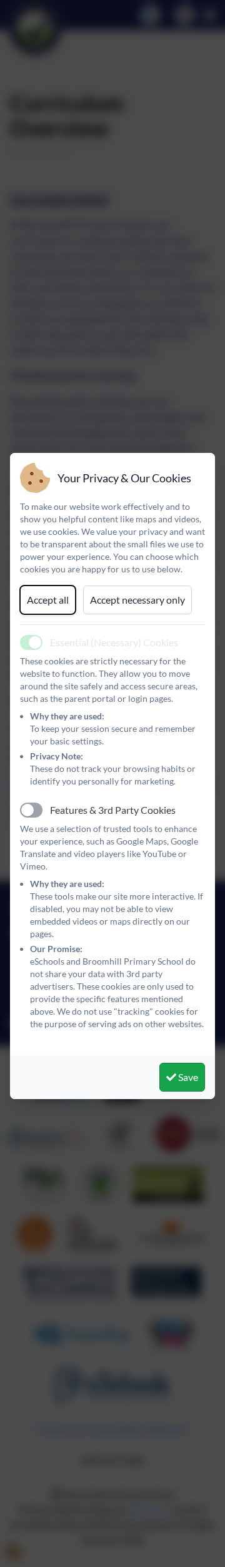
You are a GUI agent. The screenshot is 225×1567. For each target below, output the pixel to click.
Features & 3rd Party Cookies (113, 810)
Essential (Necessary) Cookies (114, 642)
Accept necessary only (137, 600)
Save (187, 1077)
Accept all (48, 600)
